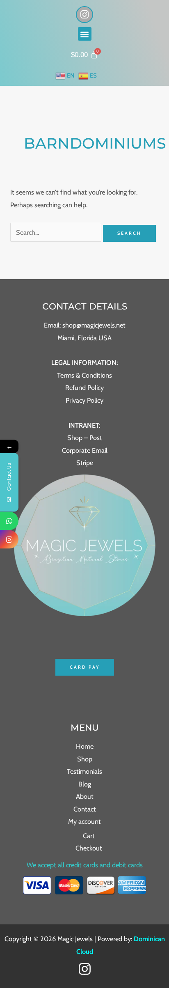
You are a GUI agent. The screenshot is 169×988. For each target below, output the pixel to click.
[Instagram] (84, 969)
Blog (84, 784)
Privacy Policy (84, 400)
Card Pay (85, 667)
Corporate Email (84, 450)
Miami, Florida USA (84, 338)
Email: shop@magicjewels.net (85, 325)
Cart (89, 836)
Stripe (84, 462)
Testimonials (84, 771)
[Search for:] (56, 232)
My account (84, 821)
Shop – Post (84, 437)
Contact (84, 809)
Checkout (88, 848)
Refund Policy (84, 387)
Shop (84, 759)
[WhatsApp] (9, 520)
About (85, 796)
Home (85, 746)
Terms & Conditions (84, 375)
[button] (84, 34)
